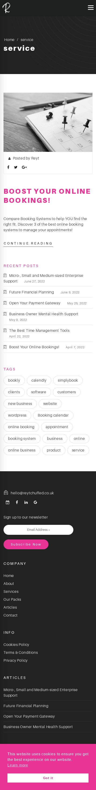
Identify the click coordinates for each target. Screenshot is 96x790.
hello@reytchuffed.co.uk (32, 493)
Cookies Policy (16, 645)
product (54, 450)
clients (14, 392)
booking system (22, 439)
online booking (21, 427)
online (79, 439)
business (54, 439)
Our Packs (12, 599)
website (50, 404)
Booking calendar (53, 415)
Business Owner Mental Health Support (44, 314)
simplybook (68, 380)
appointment (57, 427)
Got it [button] (48, 778)
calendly (39, 380)
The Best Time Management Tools (39, 331)
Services (10, 592)
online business (22, 450)
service (78, 450)
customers (67, 392)
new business (20, 404)
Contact (10, 615)
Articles (10, 607)
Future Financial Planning (31, 292)
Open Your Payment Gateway (35, 303)
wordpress (17, 415)
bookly (14, 380)
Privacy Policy (15, 660)
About (8, 584)
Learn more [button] (17, 765)
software (38, 392)
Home (9, 40)
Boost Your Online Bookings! (34, 347)
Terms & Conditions (20, 653)
